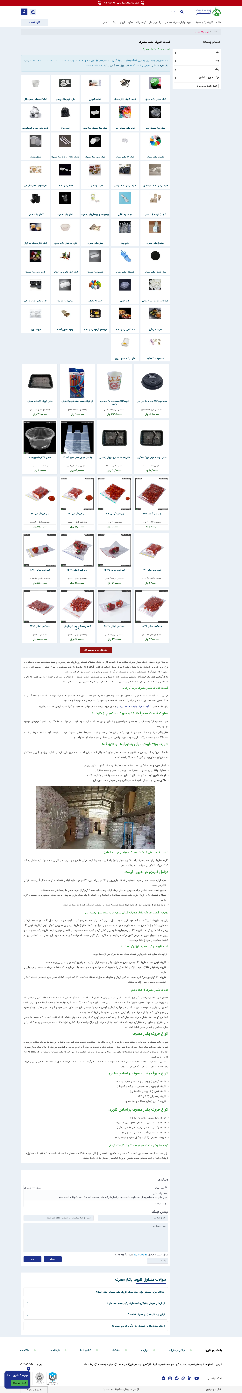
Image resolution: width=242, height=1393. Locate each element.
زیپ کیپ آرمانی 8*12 (40, 514)
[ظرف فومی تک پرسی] (65, 83)
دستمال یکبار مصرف (155, 243)
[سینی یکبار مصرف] (65, 285)
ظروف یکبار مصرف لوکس (125, 186)
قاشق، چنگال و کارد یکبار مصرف (65, 157)
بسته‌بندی (158, 409)
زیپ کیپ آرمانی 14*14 (114, 514)
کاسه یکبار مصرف (65, 186)
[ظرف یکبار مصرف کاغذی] (155, 198)
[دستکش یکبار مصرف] (125, 256)
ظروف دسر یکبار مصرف (35, 272)
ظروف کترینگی (155, 330)
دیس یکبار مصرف (95, 272)
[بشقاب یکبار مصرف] (155, 141)
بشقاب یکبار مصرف (155, 157)
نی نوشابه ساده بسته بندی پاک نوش (77, 401)
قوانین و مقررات (177, 1350)
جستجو (181, 14)
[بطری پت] (125, 227)
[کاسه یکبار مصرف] (65, 169)
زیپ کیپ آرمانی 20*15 (151, 514)
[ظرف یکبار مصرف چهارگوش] (95, 112)
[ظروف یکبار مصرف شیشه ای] (155, 169)
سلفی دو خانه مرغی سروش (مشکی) (114, 457)
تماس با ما (85, 1350)
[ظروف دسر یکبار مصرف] (35, 256)
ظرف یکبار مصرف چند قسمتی (155, 301)
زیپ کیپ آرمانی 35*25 (114, 570)
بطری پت (125, 243)
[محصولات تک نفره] (155, 342)
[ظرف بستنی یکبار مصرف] (155, 83)
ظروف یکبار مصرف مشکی (35, 301)
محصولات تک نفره (155, 358)
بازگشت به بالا (35, 1390)
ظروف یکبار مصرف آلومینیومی (35, 128)
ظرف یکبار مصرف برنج (125, 358)
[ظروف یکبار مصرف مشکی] (35, 285)
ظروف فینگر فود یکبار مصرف (95, 330)
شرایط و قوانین (213, 1389)
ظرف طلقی (125, 301)
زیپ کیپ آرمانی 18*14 (40, 626)
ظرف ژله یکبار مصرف (125, 157)
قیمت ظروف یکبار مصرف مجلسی (125, 101)
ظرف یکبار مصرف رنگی (125, 128)
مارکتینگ (118, 1389)
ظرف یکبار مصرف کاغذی (155, 214)
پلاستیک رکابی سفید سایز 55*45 (77, 457)
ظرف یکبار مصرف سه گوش (35, 243)
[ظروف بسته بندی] (95, 169)
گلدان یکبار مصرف (35, 214)
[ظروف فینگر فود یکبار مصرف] (95, 313)
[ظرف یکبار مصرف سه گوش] (35, 227)
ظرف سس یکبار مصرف (95, 157)
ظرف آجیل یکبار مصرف (125, 330)
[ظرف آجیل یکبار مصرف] (125, 313)
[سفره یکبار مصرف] (95, 227)
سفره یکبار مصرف (95, 243)
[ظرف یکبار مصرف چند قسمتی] (155, 285)
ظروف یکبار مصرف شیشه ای (155, 186)
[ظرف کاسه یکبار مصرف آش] (35, 83)
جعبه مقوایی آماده (65, 330)
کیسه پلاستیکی (95, 301)
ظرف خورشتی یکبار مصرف (65, 243)
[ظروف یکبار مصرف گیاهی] (35, 169)
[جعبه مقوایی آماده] (65, 313)
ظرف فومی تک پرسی (65, 99)
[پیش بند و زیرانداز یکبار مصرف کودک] (95, 198)
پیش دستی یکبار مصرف (155, 272)
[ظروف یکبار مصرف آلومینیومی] (35, 112)
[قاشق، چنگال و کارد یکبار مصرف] (65, 141)
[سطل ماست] (35, 141)
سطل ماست (35, 157)
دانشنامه (24, 1350)
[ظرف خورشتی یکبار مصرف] (65, 227)
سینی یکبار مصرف (65, 301)
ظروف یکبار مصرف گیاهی (35, 186)
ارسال (52, 1259)
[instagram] (170, 1378)
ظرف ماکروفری (95, 99)
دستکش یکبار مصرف (125, 272)
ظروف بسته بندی (95, 186)
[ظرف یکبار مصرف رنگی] (125, 112)
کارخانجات (54, 1350)
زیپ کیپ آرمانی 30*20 (40, 570)
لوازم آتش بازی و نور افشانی (65, 272)
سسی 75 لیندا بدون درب (40, 457)
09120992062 (121, 3)
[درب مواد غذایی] (125, 198)
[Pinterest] (177, 1378)
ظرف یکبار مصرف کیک (155, 128)
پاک (32, 1259)
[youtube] (196, 1378)
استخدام (116, 1350)
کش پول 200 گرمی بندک (116, 66)
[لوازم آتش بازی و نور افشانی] (65, 256)
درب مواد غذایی (125, 214)
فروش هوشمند (19, 1383)
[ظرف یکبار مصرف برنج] (125, 342)
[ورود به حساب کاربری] (24, 12)
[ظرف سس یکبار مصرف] (95, 141)
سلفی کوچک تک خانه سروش (40, 401)
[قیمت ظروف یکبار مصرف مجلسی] (125, 83)
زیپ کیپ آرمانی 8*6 (77, 514)
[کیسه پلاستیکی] (95, 285)
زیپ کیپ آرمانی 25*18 (152, 626)
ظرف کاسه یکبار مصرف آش (35, 99)
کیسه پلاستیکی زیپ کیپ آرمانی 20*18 (77, 628)
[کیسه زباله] (65, 112)
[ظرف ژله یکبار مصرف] (125, 141)
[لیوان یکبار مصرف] (65, 198)
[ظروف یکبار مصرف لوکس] (125, 169)
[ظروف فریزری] (35, 313)
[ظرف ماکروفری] (95, 83)
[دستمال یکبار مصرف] (155, 227)
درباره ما (144, 1350)
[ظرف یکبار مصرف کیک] (155, 112)
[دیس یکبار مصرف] (95, 256)
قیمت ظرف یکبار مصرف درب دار (133, 707)
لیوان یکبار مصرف (65, 214)
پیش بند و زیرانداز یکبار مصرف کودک (95, 217)
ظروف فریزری (35, 330)
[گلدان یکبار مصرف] (35, 198)
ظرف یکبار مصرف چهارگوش (95, 128)
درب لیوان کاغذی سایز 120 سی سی (152, 401)
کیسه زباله (65, 128)
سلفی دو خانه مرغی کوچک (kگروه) (152, 457)
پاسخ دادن (160, 1204)
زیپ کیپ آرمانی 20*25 (114, 626)
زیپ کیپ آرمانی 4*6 (152, 570)
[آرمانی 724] (205, 11)
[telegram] (163, 1378)
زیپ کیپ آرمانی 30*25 (77, 570)
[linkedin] (190, 1378)
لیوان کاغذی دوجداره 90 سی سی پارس (114, 403)
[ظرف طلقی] (125, 285)
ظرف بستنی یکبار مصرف (155, 99)
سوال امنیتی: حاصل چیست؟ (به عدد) (141, 1255)
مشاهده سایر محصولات (96, 650)
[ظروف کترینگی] (155, 313)
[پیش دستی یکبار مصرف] (155, 256)
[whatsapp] (183, 1378)
